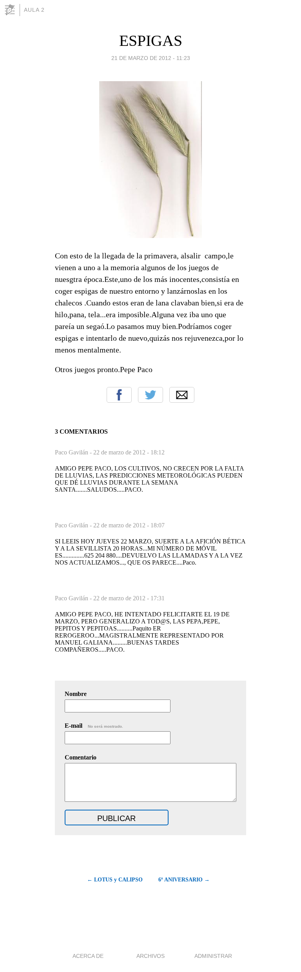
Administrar (213, 956)
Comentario (80, 757)
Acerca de (88, 956)
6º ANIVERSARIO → (184, 880)
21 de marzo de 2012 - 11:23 (150, 58)
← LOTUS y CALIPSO (115, 880)
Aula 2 (34, 10)
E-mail (94, 725)
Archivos (150, 956)
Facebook (119, 395)
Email (181, 395)
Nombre (76, 693)
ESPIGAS (150, 40)
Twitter (150, 395)
